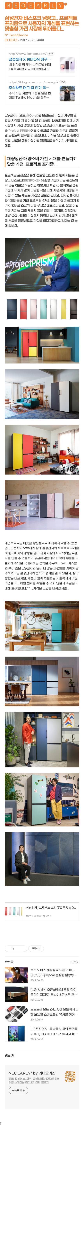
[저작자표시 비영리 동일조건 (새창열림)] (49, 948)
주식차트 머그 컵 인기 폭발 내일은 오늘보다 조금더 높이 (30, 88)
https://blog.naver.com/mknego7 (33, 82)
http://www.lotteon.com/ (27, 54)
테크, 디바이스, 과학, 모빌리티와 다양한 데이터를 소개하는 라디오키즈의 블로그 (34, 1080)
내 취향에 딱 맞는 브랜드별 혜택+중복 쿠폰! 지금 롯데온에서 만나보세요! (30, 67)
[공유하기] (17, 949)
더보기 (75, 962)
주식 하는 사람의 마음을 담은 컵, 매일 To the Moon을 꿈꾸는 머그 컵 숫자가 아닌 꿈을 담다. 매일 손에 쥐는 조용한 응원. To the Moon (30, 95)
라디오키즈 (11, 40)
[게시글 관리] (22, 949)
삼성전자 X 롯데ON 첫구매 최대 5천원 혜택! (30, 59)
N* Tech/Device (16, 35)
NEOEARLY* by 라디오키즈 (32, 1073)
